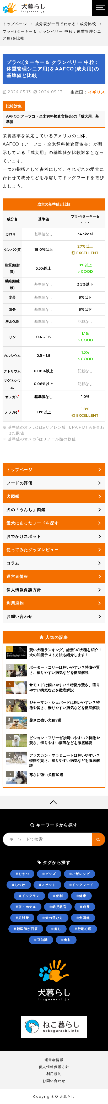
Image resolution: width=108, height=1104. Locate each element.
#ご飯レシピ (79, 874)
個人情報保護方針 (24, 589)
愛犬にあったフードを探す (33, 522)
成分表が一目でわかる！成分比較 (65, 23)
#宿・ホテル (25, 907)
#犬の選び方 (52, 918)
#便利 (58, 896)
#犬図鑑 (83, 918)
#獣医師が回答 (26, 929)
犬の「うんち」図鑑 (26, 509)
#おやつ (22, 874)
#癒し (56, 929)
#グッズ (49, 874)
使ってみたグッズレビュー (33, 549)
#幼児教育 (58, 907)
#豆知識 (41, 940)
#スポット (47, 885)
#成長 (85, 907)
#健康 (81, 896)
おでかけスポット (24, 536)
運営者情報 (17, 576)
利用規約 (15, 603)
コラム (13, 563)
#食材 (66, 940)
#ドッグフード (81, 885)
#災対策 (22, 918)
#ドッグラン (29, 896)
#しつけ (18, 885)
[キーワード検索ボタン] (98, 839)
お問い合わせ (20, 616)
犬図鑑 (13, 496)
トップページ (15, 23)
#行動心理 (83, 929)
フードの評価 (20, 482)
